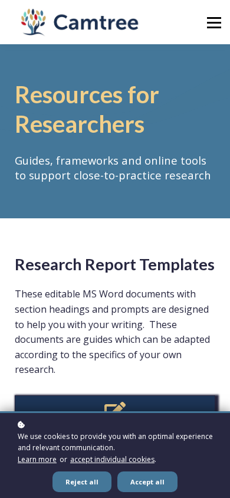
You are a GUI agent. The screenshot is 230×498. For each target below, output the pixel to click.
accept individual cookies (112, 459)
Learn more (37, 459)
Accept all (147, 481)
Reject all (81, 481)
